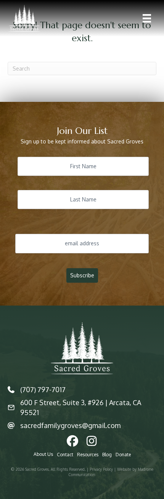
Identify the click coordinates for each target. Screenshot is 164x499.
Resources (87, 454)
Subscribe (82, 275)
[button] (72, 441)
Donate (123, 454)
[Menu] (146, 18)
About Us (43, 454)
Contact (65, 454)
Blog (107, 454)
